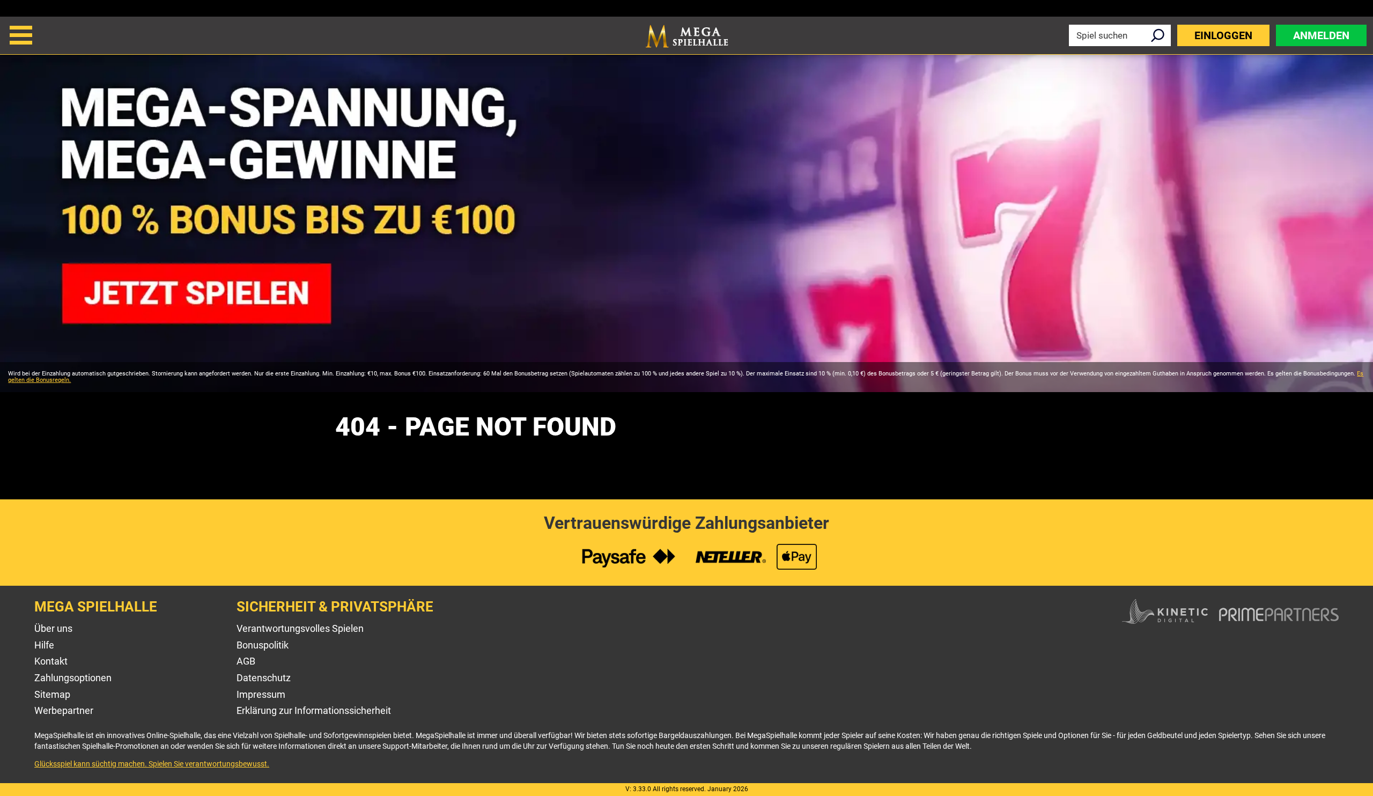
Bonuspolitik (263, 645)
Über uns (53, 628)
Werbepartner (63, 710)
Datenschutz (264, 677)
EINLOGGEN (1223, 35)
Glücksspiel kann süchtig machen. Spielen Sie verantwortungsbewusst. (151, 764)
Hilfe (44, 645)
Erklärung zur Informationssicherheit (314, 710)
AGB (246, 661)
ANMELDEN (1321, 35)
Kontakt (51, 661)
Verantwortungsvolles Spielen (300, 628)
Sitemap (52, 694)
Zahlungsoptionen (73, 677)
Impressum (261, 694)
